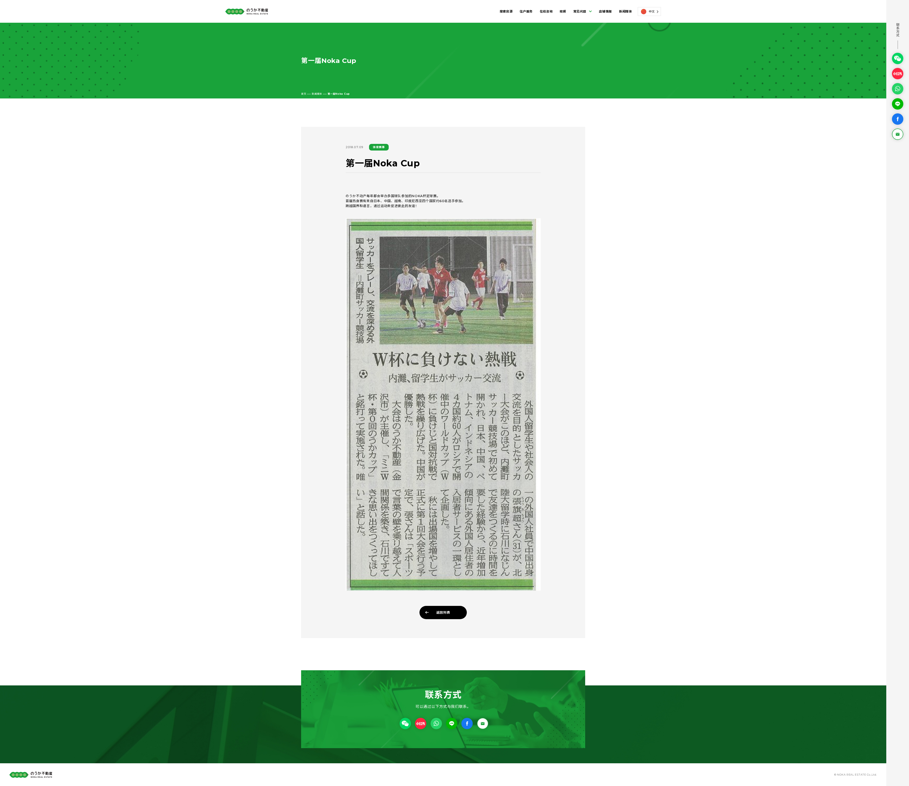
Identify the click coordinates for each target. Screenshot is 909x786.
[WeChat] (897, 58)
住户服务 (526, 11)
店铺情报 (605, 11)
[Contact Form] (897, 134)
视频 (563, 11)
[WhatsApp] (897, 88)
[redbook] (897, 73)
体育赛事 (379, 147)
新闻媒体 (625, 11)
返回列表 (443, 612)
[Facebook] (897, 119)
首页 (303, 93)
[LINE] (897, 104)
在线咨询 (546, 11)
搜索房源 (506, 11)
